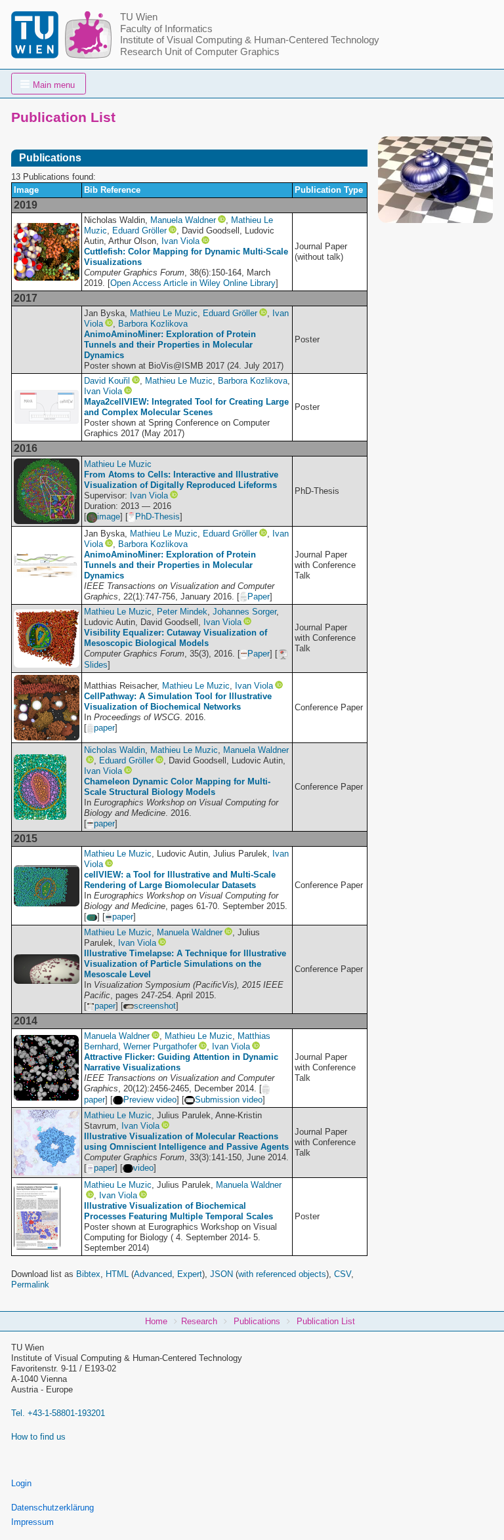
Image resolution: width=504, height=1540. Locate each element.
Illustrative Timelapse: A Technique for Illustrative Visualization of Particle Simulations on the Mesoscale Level (185, 963)
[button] (48, 83)
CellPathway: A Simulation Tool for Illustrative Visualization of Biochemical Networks (178, 701)
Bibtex (88, 1274)
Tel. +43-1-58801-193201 (58, 1413)
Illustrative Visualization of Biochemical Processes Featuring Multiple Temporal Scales (178, 1211)
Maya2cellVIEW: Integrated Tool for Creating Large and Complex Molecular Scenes (186, 407)
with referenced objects (282, 1274)
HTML (117, 1274)
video (143, 1168)
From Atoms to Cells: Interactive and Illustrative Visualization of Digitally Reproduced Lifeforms (181, 480)
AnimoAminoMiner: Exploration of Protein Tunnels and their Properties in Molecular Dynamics (170, 344)
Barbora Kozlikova (153, 324)
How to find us (38, 1437)
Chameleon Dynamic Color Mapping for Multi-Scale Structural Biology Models (177, 787)
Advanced (153, 1274)
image (108, 516)
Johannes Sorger (244, 612)
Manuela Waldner (183, 220)
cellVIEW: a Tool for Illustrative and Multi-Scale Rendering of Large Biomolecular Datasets (180, 880)
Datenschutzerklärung (52, 1507)
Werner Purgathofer (160, 1046)
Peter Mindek (182, 612)
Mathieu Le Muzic (164, 313)
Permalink (30, 1284)
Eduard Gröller (139, 230)
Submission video (228, 1099)
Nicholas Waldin (114, 750)
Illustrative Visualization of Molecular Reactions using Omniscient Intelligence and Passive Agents (186, 1141)
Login (21, 1483)
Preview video (150, 1099)
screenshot (155, 1006)
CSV (342, 1274)
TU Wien (139, 17)
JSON (221, 1274)
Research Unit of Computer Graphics (200, 52)
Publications (257, 1321)
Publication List (326, 1321)
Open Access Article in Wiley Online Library (193, 283)
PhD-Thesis (157, 516)
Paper (258, 596)
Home (156, 1321)
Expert (189, 1274)
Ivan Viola (180, 241)
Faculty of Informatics (166, 29)
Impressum (32, 1522)
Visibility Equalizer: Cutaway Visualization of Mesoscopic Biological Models (175, 638)
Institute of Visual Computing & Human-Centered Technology (249, 40)
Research (199, 1321)
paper (104, 728)
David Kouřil (107, 381)
